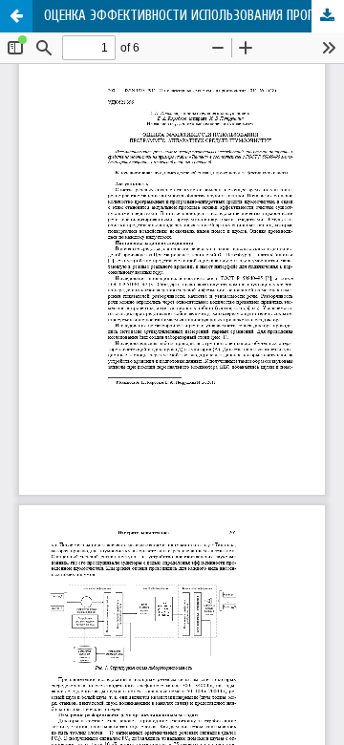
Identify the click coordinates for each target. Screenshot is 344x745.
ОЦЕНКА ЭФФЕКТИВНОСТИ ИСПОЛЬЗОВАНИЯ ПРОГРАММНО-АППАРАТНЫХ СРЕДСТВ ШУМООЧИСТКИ (194, 16)
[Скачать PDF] (328, 16)
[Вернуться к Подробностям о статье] (16, 16)
